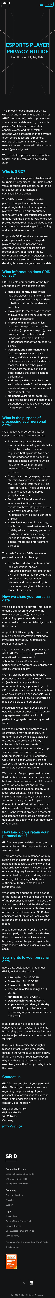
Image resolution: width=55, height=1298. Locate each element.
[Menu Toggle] (41, 4)
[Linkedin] (31, 1283)
